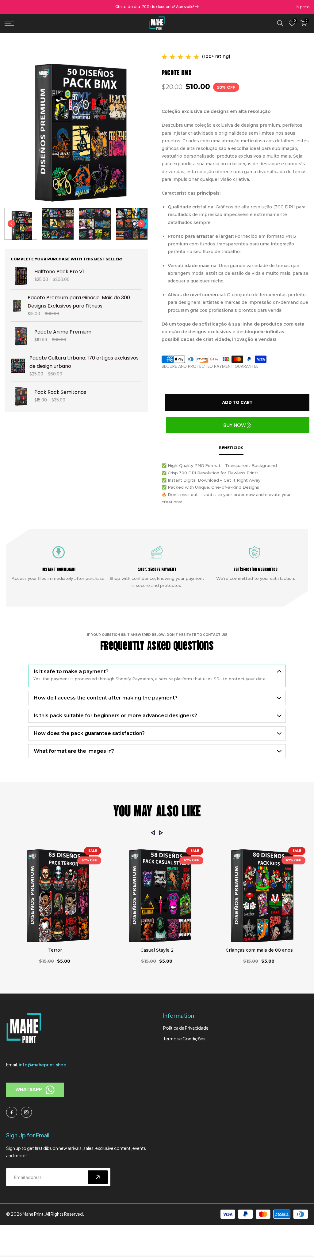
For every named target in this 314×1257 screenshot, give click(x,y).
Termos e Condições (184, 1038)
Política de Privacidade (186, 1028)
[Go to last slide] (11, 223)
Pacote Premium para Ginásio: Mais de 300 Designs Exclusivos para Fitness (79, 301)
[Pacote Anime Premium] (20, 335)
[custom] (11, 1112)
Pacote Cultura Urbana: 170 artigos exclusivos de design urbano (84, 362)
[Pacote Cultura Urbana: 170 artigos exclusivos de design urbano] (18, 366)
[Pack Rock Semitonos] (20, 396)
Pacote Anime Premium (62, 331)
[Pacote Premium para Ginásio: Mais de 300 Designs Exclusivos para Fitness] (17, 305)
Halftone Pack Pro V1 (59, 271)
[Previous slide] (152, 832)
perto (12, 7)
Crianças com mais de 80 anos (259, 950)
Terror (55, 950)
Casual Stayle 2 (157, 950)
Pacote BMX (177, 71)
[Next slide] (141, 223)
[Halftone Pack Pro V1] (20, 275)
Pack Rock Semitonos (60, 392)
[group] (21, 224)
